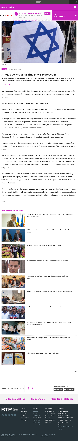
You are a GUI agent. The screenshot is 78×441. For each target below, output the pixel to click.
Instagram (9, 415)
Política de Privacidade (9, 434)
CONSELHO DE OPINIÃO (64, 415)
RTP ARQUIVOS (25, 418)
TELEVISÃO (24, 413)
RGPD (59, 424)
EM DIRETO (36, 411)
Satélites (48, 422)
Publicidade (13, 436)
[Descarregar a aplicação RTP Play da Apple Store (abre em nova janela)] (58, 389)
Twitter (6, 415)
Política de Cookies (24, 434)
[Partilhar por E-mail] (9, 85)
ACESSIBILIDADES (50, 420)
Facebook (3, 415)
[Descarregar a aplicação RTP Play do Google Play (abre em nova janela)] (69, 389)
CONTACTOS (48, 409)
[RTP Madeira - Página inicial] (6, 7)
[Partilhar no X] (5, 85)
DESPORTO (24, 411)
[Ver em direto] (6, 15)
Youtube (12, 415)
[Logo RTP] (10, 409)
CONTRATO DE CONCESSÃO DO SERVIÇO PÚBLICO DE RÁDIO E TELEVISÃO (65, 420)
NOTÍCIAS (23, 409)
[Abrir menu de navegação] (76, 7)
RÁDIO (22, 415)
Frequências (38, 398)
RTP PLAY (35, 409)
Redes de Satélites (15, 398)
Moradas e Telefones (62, 398)
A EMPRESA (61, 409)
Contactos (36, 424)
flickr (15, 415)
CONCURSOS (37, 418)
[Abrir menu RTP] (39, 2)
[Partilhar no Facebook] (2, 85)
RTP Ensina (24, 420)
